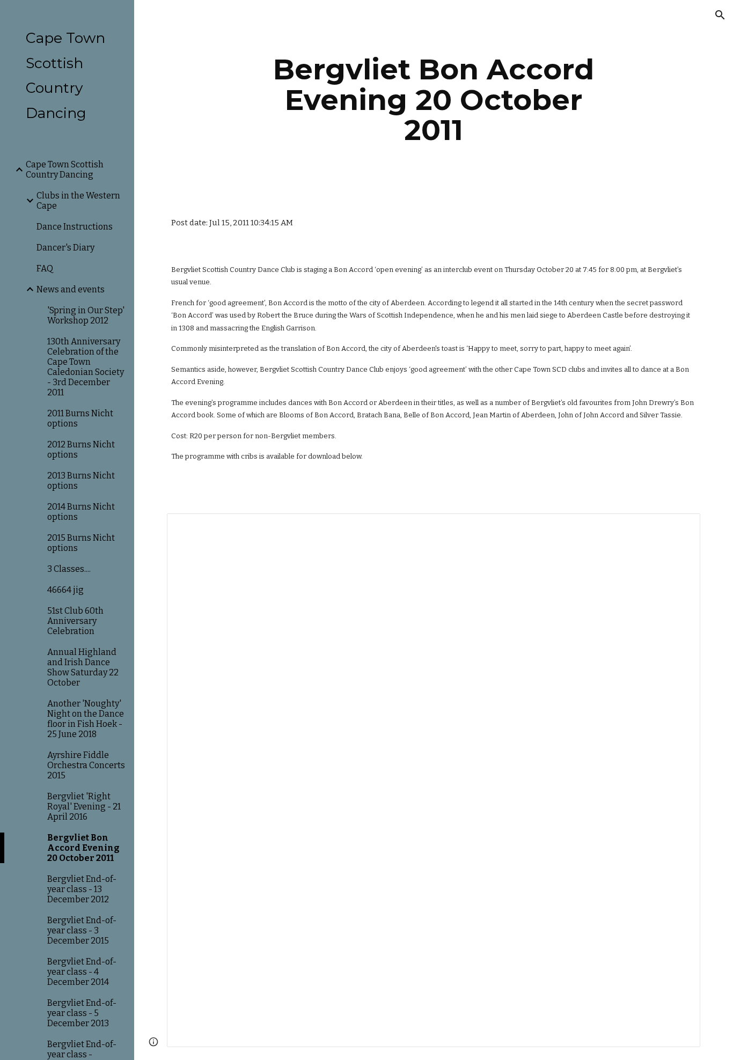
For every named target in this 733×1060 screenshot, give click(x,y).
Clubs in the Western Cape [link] (78, 200)
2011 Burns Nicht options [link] (80, 418)
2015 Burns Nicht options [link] (81, 543)
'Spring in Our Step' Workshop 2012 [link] (85, 315)
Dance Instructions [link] (74, 227)
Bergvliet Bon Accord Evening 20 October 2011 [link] (83, 848)
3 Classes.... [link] (69, 569)
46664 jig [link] (65, 590)
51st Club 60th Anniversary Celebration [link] (75, 621)
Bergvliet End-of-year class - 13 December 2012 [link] (81, 889)
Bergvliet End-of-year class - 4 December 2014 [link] (81, 971)
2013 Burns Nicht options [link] (81, 480)
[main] (434, 100)
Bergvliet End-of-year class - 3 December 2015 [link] (81, 930)
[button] (720, 15)
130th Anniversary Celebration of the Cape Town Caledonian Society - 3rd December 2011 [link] (85, 367)
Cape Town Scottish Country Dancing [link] (65, 169)
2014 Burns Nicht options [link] (81, 512)
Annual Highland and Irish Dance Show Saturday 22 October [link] (83, 667)
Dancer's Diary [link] (65, 247)
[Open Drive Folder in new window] (680, 527)
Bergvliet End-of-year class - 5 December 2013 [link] (81, 1013)
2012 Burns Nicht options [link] (81, 449)
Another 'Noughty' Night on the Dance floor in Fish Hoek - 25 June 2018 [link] (85, 718)
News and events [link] (70, 289)
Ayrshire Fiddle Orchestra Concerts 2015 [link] (86, 765)
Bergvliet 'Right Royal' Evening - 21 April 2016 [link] (84, 806)
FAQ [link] (44, 268)
